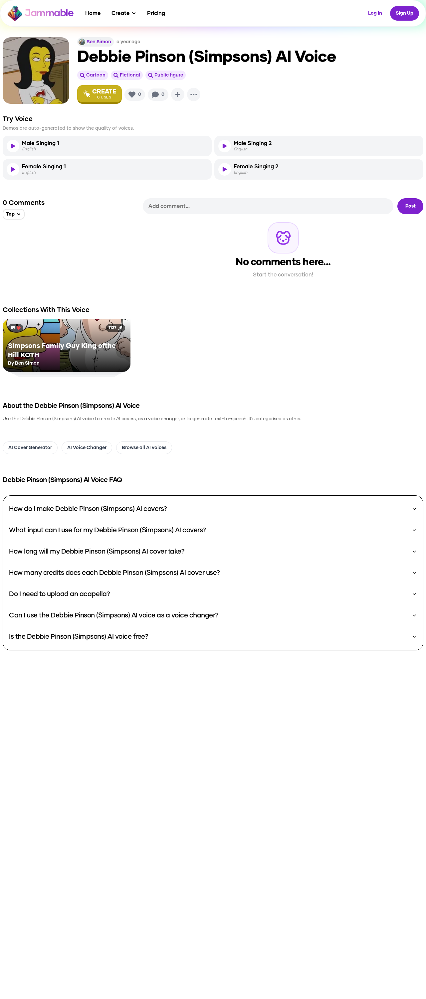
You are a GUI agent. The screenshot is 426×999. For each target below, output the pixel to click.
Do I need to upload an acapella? (59, 594)
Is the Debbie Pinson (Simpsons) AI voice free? (78, 636)
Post (410, 206)
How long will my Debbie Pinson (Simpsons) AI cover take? (96, 551)
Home (93, 13)
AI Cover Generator (30, 447)
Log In (375, 13)
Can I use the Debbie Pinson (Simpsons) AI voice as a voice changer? (114, 615)
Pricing (156, 13)
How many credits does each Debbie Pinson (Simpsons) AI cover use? (114, 573)
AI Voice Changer (86, 447)
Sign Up (404, 13)
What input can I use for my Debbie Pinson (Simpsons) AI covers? (107, 530)
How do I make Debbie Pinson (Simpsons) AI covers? (88, 509)
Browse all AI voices (144, 447)
